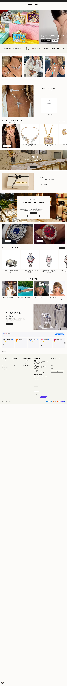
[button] (18, 8)
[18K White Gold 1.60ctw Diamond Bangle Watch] (11, 259)
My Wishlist (14, 361)
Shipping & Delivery (5, 367)
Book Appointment (26, 365)
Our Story (4, 360)
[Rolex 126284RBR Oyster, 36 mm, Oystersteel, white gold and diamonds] (49, 259)
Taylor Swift (53, 297)
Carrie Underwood (7, 297)
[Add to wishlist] (37, 125)
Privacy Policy (4, 369)
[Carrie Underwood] (9, 288)
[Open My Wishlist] (2, 683)
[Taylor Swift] (57, 288)
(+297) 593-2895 (26, 360)
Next (66, 134)
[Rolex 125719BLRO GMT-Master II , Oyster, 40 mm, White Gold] (30, 259)
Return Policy (4, 365)
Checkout (14, 365)
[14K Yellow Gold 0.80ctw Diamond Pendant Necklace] (49, 134)
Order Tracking (4, 363)
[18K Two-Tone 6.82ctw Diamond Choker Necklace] (30, 134)
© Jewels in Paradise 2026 (6, 401)
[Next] (11, 327)
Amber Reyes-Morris (24, 297)
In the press (33, 279)
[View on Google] (4, 340)
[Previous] (5, 327)
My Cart (13, 363)
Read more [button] (18, 346)
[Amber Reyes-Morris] (25, 288)
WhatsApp (25, 361)
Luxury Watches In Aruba (13, 313)
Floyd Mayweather (39, 297)
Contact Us (25, 366)
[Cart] (64, 5)
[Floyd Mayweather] (41, 288)
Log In (13, 360)
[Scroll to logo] (59, 48)
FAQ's (3, 361)
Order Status (14, 367)
